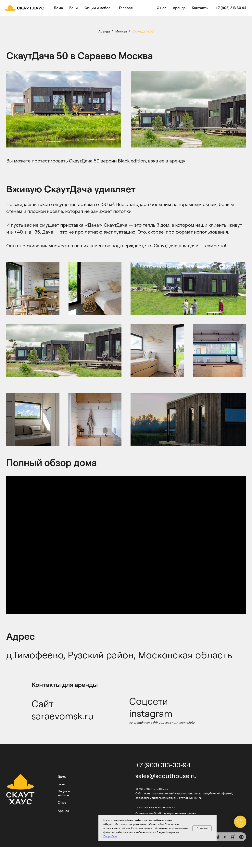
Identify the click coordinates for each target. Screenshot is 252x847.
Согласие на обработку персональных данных (165, 813)
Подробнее (110, 836)
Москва (121, 31)
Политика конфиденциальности (156, 807)
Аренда (104, 31)
